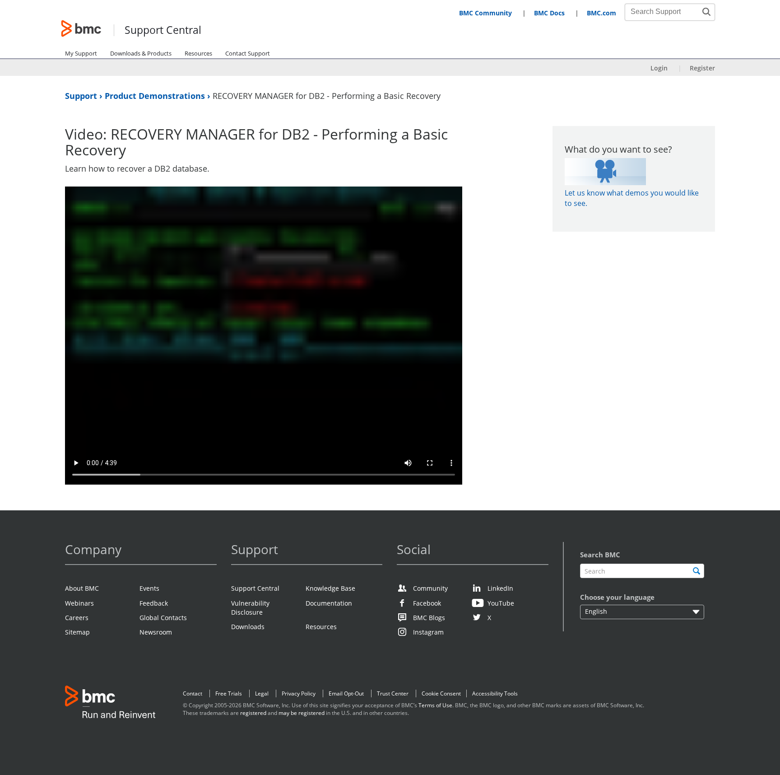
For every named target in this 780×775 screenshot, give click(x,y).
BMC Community (485, 13)
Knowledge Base (330, 588)
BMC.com (601, 13)
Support (82, 95)
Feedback (153, 603)
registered (253, 713)
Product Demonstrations (156, 95)
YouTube (501, 603)
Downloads (248, 626)
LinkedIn (500, 588)
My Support (81, 53)
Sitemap (77, 632)
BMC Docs (549, 13)
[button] (706, 12)
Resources (198, 53)
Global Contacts (163, 617)
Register (702, 68)
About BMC (82, 588)
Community (430, 588)
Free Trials (228, 693)
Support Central (163, 30)
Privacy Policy (299, 693)
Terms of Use (435, 705)
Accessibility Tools (495, 693)
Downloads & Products (141, 53)
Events (149, 588)
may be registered (302, 713)
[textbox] (642, 571)
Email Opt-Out (346, 693)
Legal (262, 693)
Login (659, 68)
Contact (192, 693)
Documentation (329, 603)
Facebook (427, 603)
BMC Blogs (429, 617)
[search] (696, 571)
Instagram (428, 632)
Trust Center (393, 693)
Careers (76, 617)
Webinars (79, 603)
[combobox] (665, 12)
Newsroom (155, 632)
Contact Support (247, 53)
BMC (110, 704)
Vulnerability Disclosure (250, 607)
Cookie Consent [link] (441, 693)
